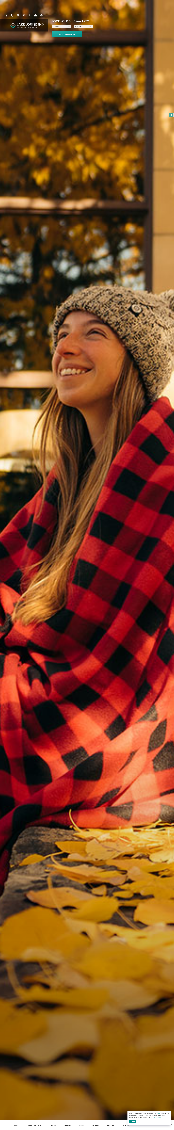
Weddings (110, 1125)
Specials (67, 1125)
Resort (16, 1125)
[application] (149, 1118)
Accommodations (34, 1125)
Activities (125, 1125)
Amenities (52, 1125)
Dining (81, 1125)
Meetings (95, 1125)
